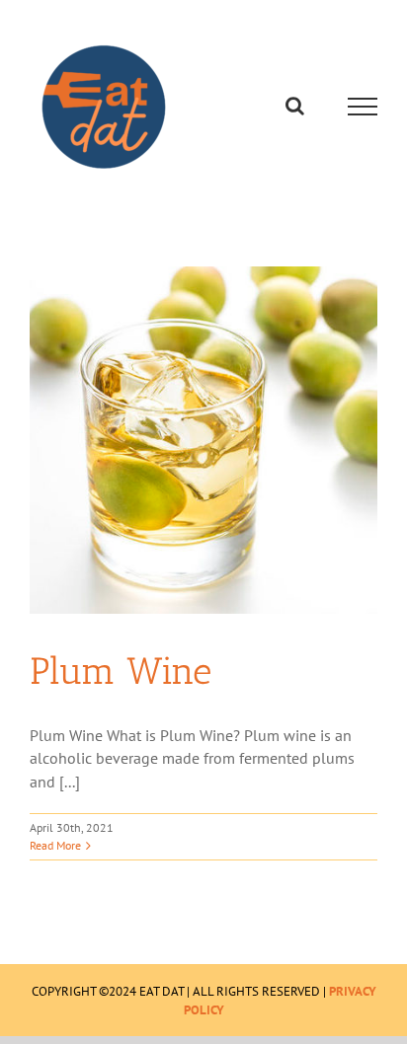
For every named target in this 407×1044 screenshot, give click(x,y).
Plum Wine (120, 671)
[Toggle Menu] (363, 106)
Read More (55, 845)
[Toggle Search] (294, 105)
